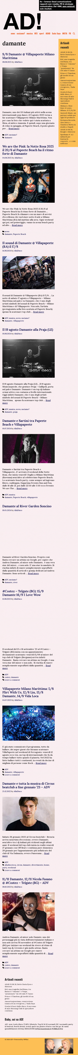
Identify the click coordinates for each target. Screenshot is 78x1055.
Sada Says (56, 33)
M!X (35, 33)
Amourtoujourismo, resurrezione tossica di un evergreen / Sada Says (68, 84)
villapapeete (18, 321)
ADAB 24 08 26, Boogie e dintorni (67, 131)
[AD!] (29, 21)
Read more (14, 128)
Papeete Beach (19, 234)
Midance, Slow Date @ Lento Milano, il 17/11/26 (68, 108)
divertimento (37, 865)
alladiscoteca (10, 865)
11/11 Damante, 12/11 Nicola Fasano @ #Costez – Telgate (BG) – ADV (27, 881)
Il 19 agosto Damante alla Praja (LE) (27, 330)
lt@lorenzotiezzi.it (43, 1029)
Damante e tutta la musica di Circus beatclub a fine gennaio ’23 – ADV (28, 785)
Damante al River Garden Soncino (26, 506)
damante (8, 137)
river (15, 582)
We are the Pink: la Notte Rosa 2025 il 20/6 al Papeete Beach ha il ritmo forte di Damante (28, 150)
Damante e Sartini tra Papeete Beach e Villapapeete (24, 422)
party (4, 867)
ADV (6, 135)
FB (70, 33)
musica (30, 33)
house (46, 865)
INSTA (64, 33)
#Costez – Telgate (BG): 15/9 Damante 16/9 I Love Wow (23, 593)
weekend (12, 867)
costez (7, 677)
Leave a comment (12, 680)
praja (15, 412)
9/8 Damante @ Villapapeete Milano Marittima (28, 56)
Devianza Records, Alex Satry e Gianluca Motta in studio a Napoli (68, 123)
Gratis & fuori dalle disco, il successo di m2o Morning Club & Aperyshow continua (67, 97)
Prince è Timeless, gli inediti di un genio (68, 75)
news (13, 33)
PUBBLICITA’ (57, 1029)
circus (19, 865)
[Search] (74, 33)
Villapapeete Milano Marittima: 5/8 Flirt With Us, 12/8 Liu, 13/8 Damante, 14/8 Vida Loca (28, 692)
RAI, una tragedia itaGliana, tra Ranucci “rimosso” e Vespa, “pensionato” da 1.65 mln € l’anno (19, 991)
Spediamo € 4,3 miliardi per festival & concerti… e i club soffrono (68, 139)
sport (41, 33)
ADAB (48, 33)
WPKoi (25, 1039)
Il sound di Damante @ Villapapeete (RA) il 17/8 (28, 245)
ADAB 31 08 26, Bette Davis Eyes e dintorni (68, 54)
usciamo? (21, 33)
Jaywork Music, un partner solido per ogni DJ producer (68, 115)
